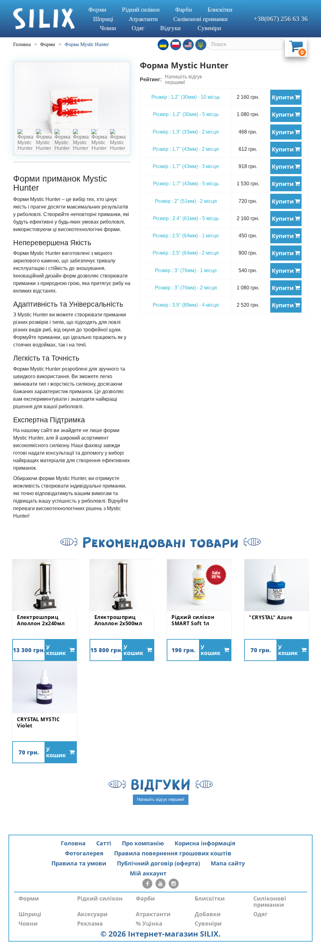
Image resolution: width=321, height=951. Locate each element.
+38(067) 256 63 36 (281, 19)
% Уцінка (149, 923)
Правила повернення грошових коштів (172, 853)
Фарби (183, 10)
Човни (108, 28)
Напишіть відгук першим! (183, 79)
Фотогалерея (84, 853)
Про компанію (143, 843)
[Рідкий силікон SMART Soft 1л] (199, 585)
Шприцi (103, 19)
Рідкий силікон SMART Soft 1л (192, 620)
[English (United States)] (188, 44)
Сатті (103, 843)
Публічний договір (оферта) (158, 863)
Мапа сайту (228, 863)
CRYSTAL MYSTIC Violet (38, 722)
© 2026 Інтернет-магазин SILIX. (160, 933)
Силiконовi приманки (200, 19)
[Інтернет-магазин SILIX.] (43, 18)
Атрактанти (143, 19)
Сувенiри (209, 28)
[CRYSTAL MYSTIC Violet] (44, 687)
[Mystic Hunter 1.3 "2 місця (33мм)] (71, 108)
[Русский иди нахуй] (200, 44)
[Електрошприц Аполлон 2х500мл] (122, 585)
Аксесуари (92, 914)
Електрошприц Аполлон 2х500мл (118, 620)
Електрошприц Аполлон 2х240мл (41, 620)
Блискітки (220, 10)
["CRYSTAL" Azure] (276, 585)
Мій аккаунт (148, 873)
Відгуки (170, 28)
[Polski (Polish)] (175, 44)
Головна (73, 843)
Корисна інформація (205, 843)
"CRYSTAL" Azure (270, 618)
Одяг (138, 28)
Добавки (208, 914)
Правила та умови (78, 863)
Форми (97, 10)
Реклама (90, 923)
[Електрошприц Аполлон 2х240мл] (44, 585)
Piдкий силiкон (141, 10)
